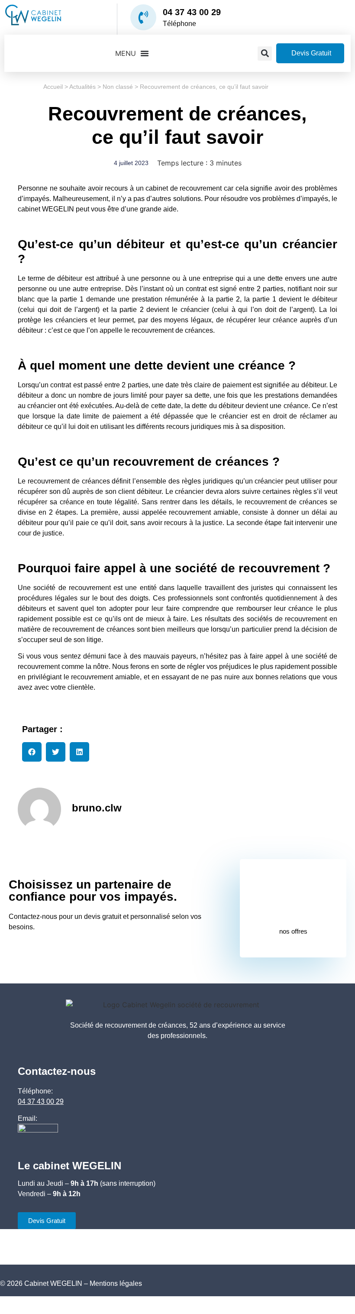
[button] (265, 53)
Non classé (118, 87)
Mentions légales (116, 1283)
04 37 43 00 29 (192, 12)
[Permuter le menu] (132, 53)
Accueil (53, 87)
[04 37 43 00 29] (143, 17)
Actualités (82, 87)
